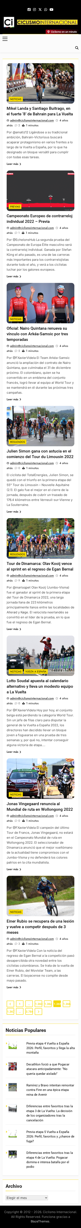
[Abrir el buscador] (77, 47)
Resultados (17, 442)
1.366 (66, 1004)
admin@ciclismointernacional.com (32, 120)
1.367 (10, 1011)
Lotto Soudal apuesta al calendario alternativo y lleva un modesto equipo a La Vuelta (40, 686)
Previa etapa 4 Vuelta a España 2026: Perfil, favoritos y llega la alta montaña (50, 1048)
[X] (40, 9)
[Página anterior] (10, 1004)
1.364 (48, 1004)
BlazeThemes (40, 1221)
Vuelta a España (35, 671)
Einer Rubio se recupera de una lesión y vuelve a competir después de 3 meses (40, 927)
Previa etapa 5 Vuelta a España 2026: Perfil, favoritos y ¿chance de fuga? (50, 1136)
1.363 (38, 1004)
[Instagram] (34, 9)
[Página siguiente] (38, 1011)
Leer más (12, 164)
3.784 (29, 1011)
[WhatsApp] (45, 9)
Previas (15, 207)
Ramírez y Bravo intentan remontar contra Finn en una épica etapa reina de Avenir (50, 1090)
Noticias (15, 99)
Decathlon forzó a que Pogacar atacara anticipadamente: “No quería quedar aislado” (47, 1069)
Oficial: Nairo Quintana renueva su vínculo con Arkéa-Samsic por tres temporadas (37, 334)
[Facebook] (29, 9)
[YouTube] (51, 9)
